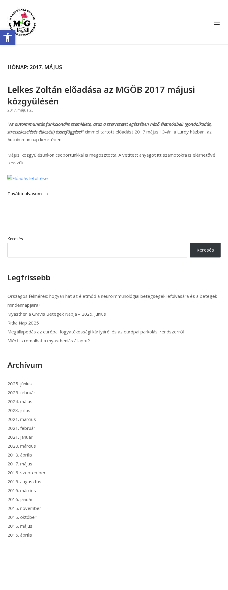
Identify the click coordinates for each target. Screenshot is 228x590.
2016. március (21, 490)
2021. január (20, 437)
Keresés (15, 238)
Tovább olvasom (25, 193)
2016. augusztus (24, 481)
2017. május (19, 464)
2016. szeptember (26, 473)
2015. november (24, 508)
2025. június (19, 384)
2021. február (21, 428)
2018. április (19, 455)
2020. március (21, 446)
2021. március (21, 419)
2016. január (20, 499)
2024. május (19, 401)
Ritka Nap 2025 (23, 323)
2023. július (18, 410)
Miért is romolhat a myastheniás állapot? (48, 340)
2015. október (22, 517)
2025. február (21, 392)
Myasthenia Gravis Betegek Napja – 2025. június (56, 314)
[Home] (22, 22)
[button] (7, 37)
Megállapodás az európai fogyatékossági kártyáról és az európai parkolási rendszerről (95, 332)
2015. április (19, 535)
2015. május (19, 526)
